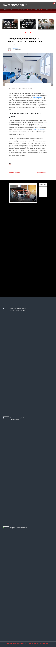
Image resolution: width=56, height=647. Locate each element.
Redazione (15, 48)
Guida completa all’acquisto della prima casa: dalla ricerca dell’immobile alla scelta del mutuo (10, 24)
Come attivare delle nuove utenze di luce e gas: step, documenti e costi (28, 25)
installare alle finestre (38, 129)
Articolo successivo (42, 172)
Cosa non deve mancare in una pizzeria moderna (23, 285)
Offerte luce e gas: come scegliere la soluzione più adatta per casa (36, 12)
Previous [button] (42, 184)
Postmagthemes (28, 645)
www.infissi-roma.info (37, 97)
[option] (10, 24)
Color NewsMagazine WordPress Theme (38, 643)
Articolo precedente (14, 172)
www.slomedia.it (14, 5)
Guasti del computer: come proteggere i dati (45, 26)
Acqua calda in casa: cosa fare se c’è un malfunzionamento (23, 193)
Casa (10, 163)
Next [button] (45, 184)
